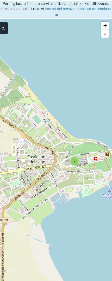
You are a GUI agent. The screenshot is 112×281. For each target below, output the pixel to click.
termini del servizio (60, 8)
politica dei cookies (95, 8)
